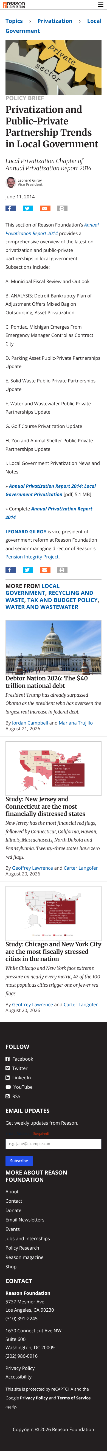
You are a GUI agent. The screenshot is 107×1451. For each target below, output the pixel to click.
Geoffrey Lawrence (32, 868)
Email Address (27, 1133)
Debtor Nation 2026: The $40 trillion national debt (46, 682)
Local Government (32, 589)
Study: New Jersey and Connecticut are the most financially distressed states (45, 806)
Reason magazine (24, 1257)
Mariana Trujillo (76, 723)
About (12, 1191)
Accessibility (18, 1376)
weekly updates (31, 1123)
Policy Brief (24, 98)
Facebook (22, 1059)
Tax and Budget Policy (62, 600)
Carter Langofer (81, 868)
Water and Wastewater (41, 607)
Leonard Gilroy (25, 531)
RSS (16, 1096)
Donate (13, 1210)
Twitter (19, 1068)
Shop (10, 1266)
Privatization (54, 21)
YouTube (23, 1087)
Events (12, 1229)
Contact (13, 1201)
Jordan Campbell (30, 723)
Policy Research (22, 1248)
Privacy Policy (20, 1368)
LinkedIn (21, 1077)
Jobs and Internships (27, 1238)
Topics (14, 21)
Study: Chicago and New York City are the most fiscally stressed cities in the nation (53, 952)
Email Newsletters (24, 1219)
